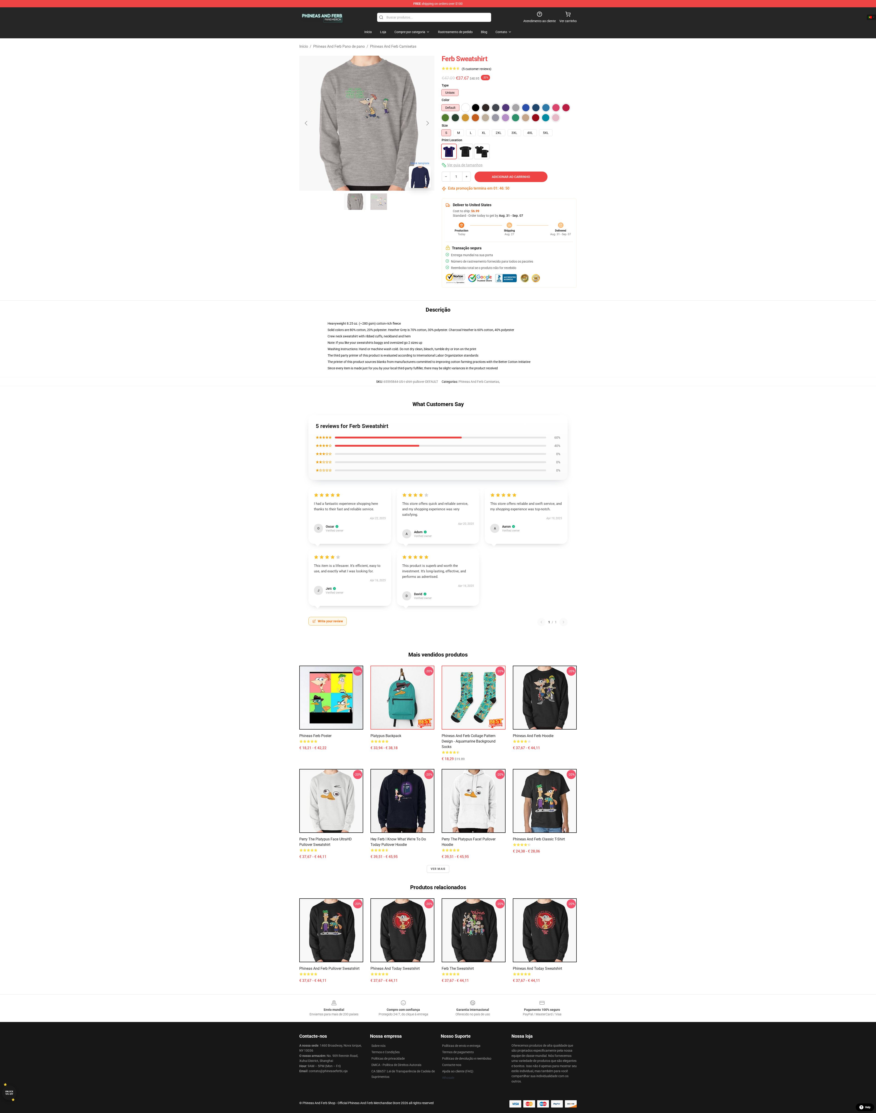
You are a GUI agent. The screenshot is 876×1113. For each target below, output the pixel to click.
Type (445, 85)
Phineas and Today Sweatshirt (395, 968)
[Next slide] (427, 123)
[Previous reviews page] (541, 622)
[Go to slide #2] (379, 201)
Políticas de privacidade (388, 1058)
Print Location (452, 140)
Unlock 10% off (9, 1092)
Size (445, 125)
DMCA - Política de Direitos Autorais (396, 1065)
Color (445, 100)
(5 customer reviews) (476, 69)
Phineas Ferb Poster (315, 736)
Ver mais (438, 869)
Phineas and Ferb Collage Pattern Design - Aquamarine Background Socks (468, 741)
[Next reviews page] (563, 622)
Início (303, 46)
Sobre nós (378, 1046)
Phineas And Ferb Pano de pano (339, 46)
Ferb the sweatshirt (458, 968)
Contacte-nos (451, 1065)
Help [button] (868, 1107)
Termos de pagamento (458, 1052)
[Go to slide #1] (355, 201)
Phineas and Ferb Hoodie (533, 736)
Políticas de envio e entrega (461, 1046)
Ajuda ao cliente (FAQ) (457, 1071)
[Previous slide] (306, 123)
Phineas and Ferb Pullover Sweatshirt (329, 968)
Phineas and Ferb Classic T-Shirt (539, 839)
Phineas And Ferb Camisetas (393, 46)
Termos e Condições (385, 1052)
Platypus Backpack (385, 736)
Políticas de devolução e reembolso (466, 1058)
